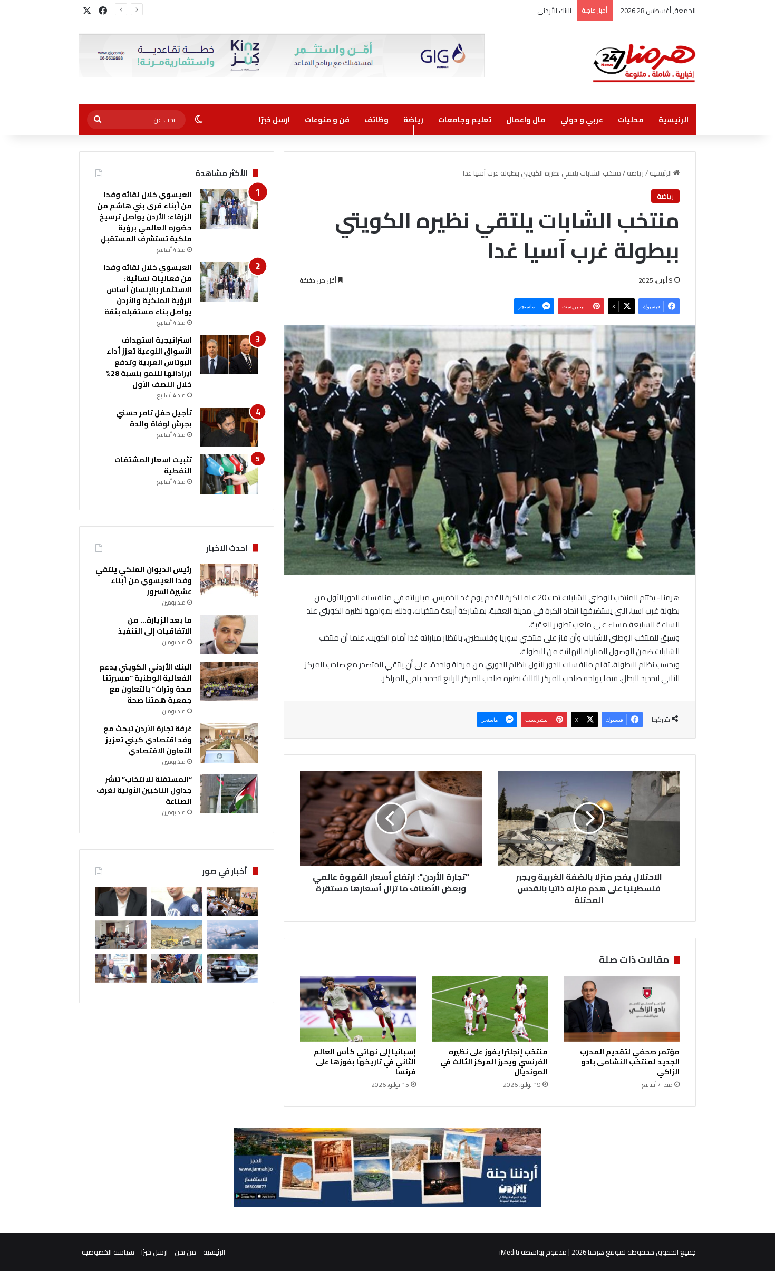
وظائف (376, 120)
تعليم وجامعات (464, 120)
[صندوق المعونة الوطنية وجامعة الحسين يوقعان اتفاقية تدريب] (121, 968)
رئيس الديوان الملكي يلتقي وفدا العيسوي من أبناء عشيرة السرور (143, 580)
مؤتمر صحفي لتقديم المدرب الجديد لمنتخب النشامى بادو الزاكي (630, 1062)
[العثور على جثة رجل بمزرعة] (232, 968)
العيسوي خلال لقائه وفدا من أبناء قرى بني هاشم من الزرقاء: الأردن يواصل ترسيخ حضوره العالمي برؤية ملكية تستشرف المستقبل (144, 217)
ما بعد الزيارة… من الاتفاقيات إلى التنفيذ (155, 625)
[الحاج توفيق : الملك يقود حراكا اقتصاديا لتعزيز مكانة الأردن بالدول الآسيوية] (121, 901)
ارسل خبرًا (274, 120)
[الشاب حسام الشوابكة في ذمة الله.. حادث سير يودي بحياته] (176, 901)
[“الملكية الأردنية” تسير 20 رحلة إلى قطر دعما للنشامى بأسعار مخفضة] (232, 934)
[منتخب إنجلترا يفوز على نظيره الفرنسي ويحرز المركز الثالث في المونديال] (490, 1009)
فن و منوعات (327, 120)
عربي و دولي (581, 120)
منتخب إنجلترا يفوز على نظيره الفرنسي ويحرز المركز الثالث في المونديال (494, 1062)
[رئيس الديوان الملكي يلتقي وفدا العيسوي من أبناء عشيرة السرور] (229, 584)
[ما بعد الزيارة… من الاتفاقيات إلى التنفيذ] (229, 634)
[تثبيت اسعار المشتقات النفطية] (229, 474)
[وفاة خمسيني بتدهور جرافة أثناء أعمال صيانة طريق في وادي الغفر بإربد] (176, 934)
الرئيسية (673, 120)
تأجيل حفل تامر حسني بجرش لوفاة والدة (154, 418)
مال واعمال (526, 120)
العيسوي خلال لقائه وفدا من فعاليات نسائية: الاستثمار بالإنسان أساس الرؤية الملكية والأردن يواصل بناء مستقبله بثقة (148, 289)
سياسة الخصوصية (108, 1252)
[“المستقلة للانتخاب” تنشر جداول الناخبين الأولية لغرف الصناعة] (229, 793)
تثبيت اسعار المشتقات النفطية (153, 465)
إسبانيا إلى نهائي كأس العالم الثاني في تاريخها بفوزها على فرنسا (365, 1062)
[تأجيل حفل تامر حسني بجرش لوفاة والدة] (229, 427)
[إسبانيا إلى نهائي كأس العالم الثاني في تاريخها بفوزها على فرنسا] (358, 1009)
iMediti (509, 1252)
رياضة (413, 120)
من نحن (185, 1252)
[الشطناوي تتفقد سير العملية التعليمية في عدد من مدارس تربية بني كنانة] (176, 968)
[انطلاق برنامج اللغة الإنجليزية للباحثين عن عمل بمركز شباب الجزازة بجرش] (121, 934)
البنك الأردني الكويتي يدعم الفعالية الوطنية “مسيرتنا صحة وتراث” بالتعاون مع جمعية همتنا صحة (434, 10)
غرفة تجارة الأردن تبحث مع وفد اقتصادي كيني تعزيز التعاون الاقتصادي (147, 740)
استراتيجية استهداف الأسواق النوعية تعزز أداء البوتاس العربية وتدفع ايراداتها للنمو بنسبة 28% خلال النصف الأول (148, 362)
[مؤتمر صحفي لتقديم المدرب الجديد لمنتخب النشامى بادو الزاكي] (622, 1009)
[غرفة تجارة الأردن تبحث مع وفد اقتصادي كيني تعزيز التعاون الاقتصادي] (229, 743)
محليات (631, 120)
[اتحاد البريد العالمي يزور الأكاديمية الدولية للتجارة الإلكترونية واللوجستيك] (232, 901)
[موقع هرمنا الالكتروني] (644, 63)
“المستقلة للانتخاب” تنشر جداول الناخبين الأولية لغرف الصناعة (144, 790)
